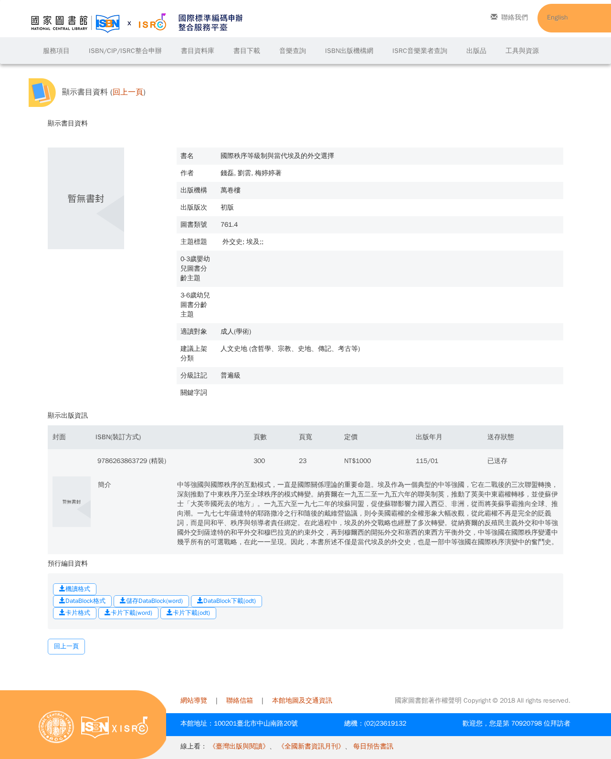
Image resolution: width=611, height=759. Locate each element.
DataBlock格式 (85, 601)
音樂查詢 (292, 51)
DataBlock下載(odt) (229, 601)
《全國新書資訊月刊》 (311, 746)
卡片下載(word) (131, 613)
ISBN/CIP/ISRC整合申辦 (125, 51)
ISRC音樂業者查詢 (419, 51)
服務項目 (56, 51)
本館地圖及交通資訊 (302, 700)
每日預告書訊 (373, 746)
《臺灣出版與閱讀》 (239, 746)
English (557, 17)
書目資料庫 (197, 51)
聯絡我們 (514, 17)
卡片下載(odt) (191, 613)
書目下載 (246, 51)
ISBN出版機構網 (349, 51)
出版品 (476, 51)
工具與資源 (522, 51)
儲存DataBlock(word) (154, 601)
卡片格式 (77, 613)
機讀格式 (77, 589)
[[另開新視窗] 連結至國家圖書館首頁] (56, 727)
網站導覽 (193, 700)
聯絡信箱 (239, 700)
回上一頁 (128, 92)
